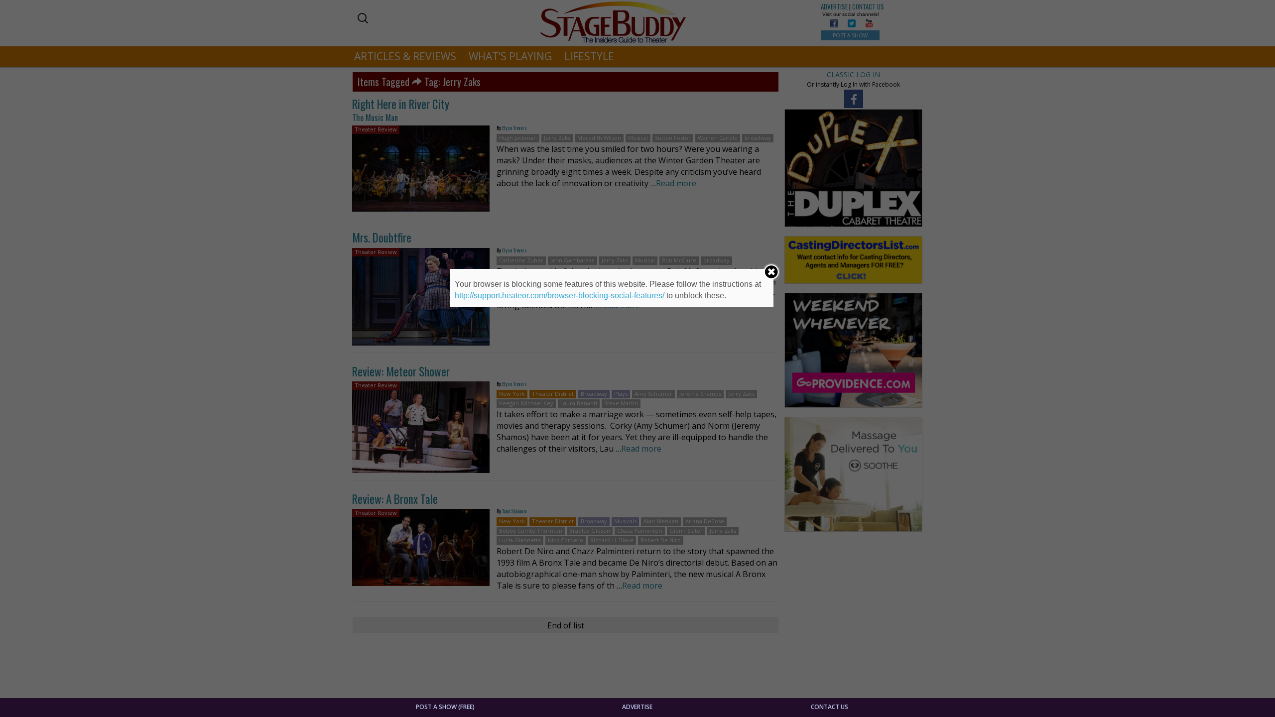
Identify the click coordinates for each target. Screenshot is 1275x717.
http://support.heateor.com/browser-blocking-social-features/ (559, 295)
